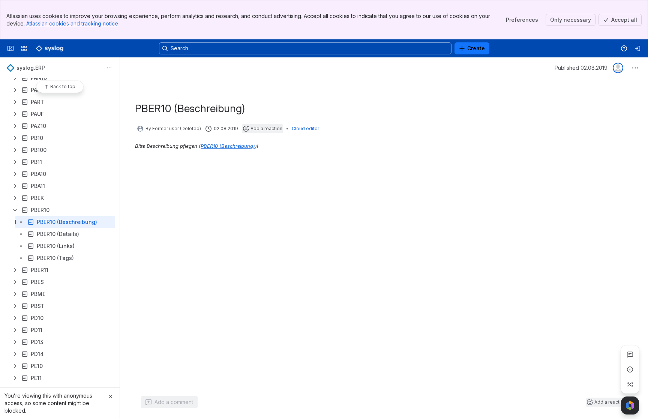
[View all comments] (630, 354)
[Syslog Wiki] (49, 48)
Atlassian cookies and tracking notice (72, 23)
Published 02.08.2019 (581, 68)
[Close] (110, 396)
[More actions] (109, 67)
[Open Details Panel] (630, 369)
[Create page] (630, 384)
